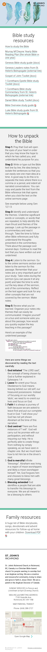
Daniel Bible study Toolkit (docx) (22, 100)
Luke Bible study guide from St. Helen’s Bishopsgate (21, 112)
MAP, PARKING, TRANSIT (23, 604)
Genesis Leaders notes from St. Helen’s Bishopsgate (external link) (23, 69)
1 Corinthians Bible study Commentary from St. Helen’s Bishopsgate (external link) (21, 92)
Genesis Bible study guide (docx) (22, 62)
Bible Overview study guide (19, 105)
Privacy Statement (35, 648)
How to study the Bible (17, 46)
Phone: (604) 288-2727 (23, 608)
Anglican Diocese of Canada (27, 583)
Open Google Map (22, 636)
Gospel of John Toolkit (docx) (20, 75)
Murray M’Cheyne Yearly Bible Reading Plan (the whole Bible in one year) (22, 54)
